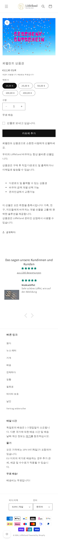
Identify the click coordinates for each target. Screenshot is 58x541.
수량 (4, 100)
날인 (8, 401)
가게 (8, 357)
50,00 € (41, 85)
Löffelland (23, 535)
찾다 (8, 343)
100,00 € (10, 93)
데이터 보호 (12, 393)
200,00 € (27, 93)
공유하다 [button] (10, 232)
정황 (8, 379)
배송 (8, 365)
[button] (6, 6)
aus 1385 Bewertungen (29, 272)
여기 (28, 436)
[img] (29, 268)
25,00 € (25, 85)
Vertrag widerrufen (16, 408)
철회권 (10, 386)
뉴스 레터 (11, 350)
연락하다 (11, 372)
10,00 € (9, 85)
